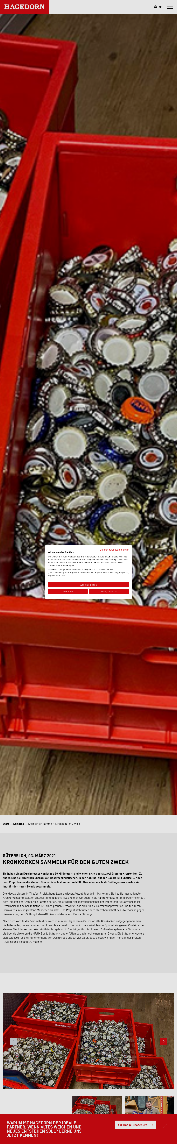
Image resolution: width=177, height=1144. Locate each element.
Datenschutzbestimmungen (114, 549)
